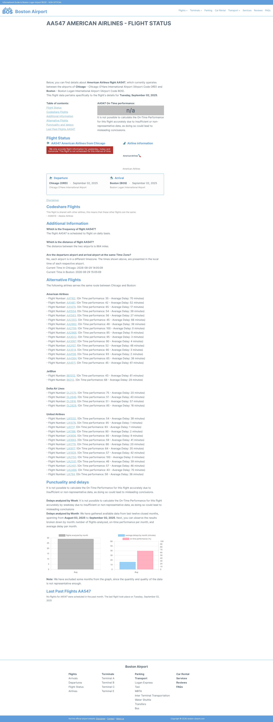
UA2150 (71, 457)
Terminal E (108, 691)
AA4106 (71, 354)
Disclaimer (100, 718)
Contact (110, 718)
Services (247, 10)
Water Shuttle (143, 699)
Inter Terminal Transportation (152, 695)
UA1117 (71, 427)
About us (120, 718)
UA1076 (71, 422)
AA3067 (71, 341)
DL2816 (71, 401)
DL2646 (71, 397)
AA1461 (71, 302)
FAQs (267, 10)
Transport (141, 678)
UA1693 (71, 440)
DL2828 (71, 405)
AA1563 (71, 315)
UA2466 (71, 469)
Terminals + (196, 10)
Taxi (137, 686)
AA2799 (71, 328)
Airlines (73, 691)
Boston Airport (31, 11)
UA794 (71, 474)
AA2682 (71, 324)
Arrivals (73, 678)
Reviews (258, 10)
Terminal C (108, 686)
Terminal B (108, 682)
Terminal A (108, 678)
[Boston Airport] (8, 10)
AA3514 (71, 349)
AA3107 (71, 345)
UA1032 (71, 418)
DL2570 (71, 392)
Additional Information (59, 116)
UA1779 (71, 444)
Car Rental (220, 10)
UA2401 (71, 465)
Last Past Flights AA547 (60, 129)
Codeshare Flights (57, 111)
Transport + (234, 10)
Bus (137, 708)
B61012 (71, 375)
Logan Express (144, 682)
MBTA (138, 691)
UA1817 (71, 448)
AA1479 (71, 306)
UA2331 (71, 461)
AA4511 (71, 362)
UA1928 (71, 452)
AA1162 (71, 298)
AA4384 (71, 358)
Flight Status (53, 107)
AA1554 (71, 311)
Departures (75, 682)
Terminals (108, 674)
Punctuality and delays (59, 124)
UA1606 (71, 435)
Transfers (140, 704)
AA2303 (71, 319)
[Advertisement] (136, 55)
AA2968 (71, 332)
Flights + (183, 10)
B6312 (70, 379)
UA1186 (71, 431)
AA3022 (71, 336)
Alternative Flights (57, 120)
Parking (208, 10)
